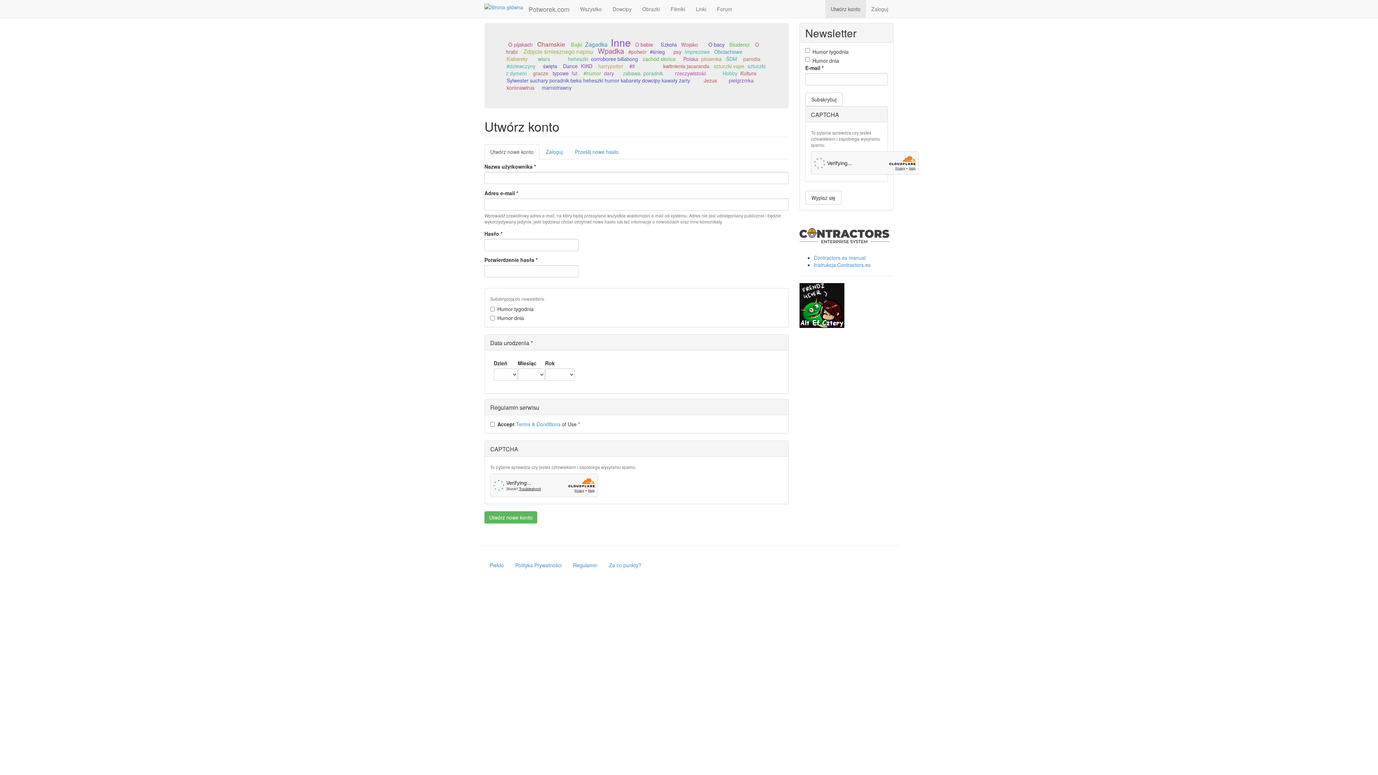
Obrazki (651, 9)
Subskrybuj (823, 99)
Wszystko (591, 9)
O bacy (716, 44)
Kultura (748, 73)
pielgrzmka (741, 80)
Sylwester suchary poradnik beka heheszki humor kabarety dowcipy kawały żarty (598, 80)
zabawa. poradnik (643, 73)
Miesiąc (527, 363)
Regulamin (585, 565)
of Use (538, 424)
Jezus (710, 80)
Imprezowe (697, 51)
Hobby (730, 73)
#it (632, 66)
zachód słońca (659, 58)
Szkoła (669, 44)
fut (574, 73)
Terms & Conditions (538, 424)
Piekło (497, 565)
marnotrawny (557, 87)
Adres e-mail (501, 193)
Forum (724, 9)
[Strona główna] (506, 7)
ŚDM (731, 58)
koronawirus (520, 87)
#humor (592, 73)
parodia (751, 58)
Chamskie (551, 43)
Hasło (493, 233)
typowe (561, 73)
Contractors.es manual (840, 257)
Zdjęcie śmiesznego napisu (559, 51)
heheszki (578, 58)
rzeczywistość (690, 73)
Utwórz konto (846, 9)
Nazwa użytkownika (510, 166)
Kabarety (517, 58)
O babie (644, 44)
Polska (690, 58)
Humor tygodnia (515, 309)
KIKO (586, 66)
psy (677, 51)
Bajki (576, 44)
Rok (550, 363)
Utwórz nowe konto (514, 153)
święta (550, 66)
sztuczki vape (729, 66)
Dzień (500, 363)
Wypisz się (823, 197)
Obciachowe (728, 51)
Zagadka (596, 44)
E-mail (814, 67)
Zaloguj (879, 9)
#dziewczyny (521, 66)
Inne (621, 42)
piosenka (711, 58)
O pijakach (520, 44)
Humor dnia (510, 317)
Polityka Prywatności (538, 565)
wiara (544, 58)
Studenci (739, 44)
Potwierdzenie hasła (511, 259)
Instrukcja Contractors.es (842, 264)
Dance (570, 66)
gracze (540, 73)
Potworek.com (549, 9)
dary (609, 73)
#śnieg (657, 51)
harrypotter (610, 66)
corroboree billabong (614, 58)
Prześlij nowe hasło (597, 151)
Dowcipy (622, 9)
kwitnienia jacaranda (686, 66)
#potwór (637, 51)
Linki (701, 9)
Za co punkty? (625, 565)
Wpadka (611, 51)
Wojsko (689, 44)
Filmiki (678, 9)
